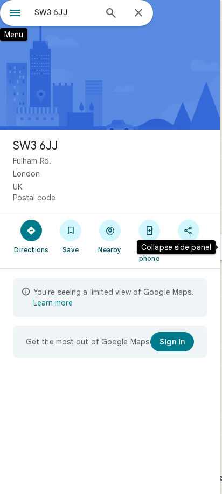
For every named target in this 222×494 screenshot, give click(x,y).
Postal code (34, 197)
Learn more (53, 303)
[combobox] (65, 12)
